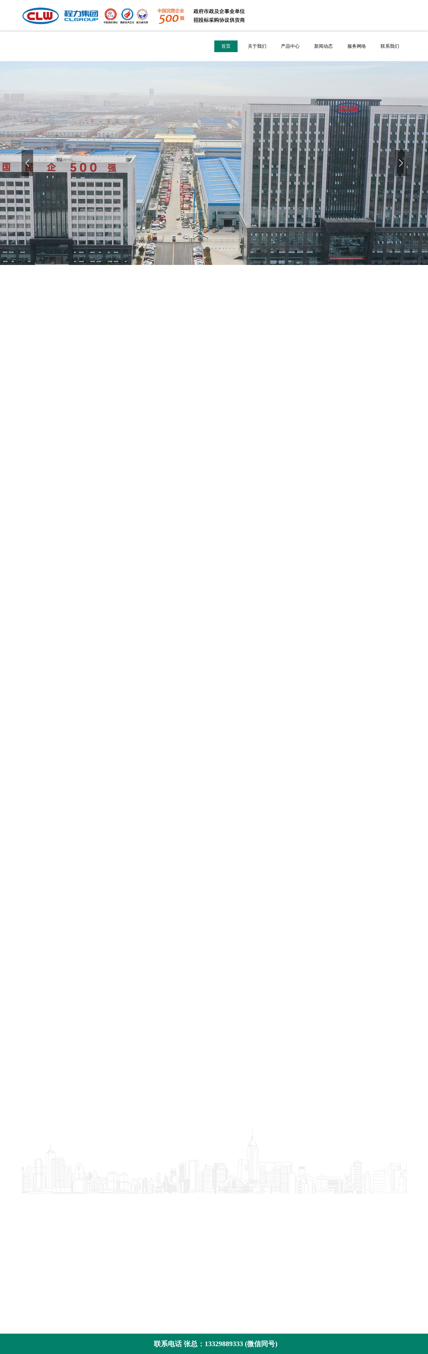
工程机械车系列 (111, 1235)
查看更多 (214, 985)
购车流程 (31, 1262)
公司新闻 (178, 1201)
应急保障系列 (109, 1218)
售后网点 (31, 1270)
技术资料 (178, 1218)
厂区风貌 (31, 1218)
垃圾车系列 (106, 1209)
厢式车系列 (106, 1227)
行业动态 (178, 1209)
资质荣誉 (31, 1209)
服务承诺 (31, 1253)
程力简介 (31, 1201)
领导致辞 (31, 1227)
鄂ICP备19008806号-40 (284, 1245)
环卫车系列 (106, 1201)
